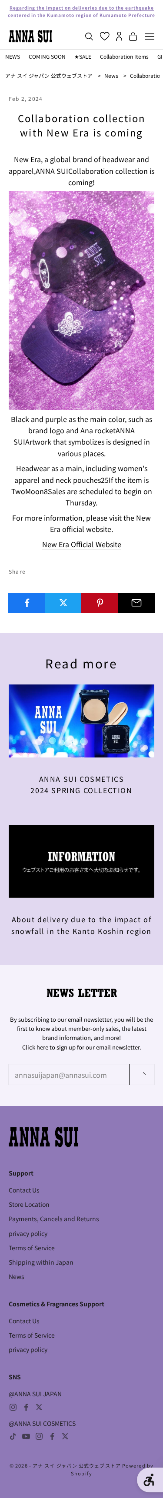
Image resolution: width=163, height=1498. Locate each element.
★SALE (82, 56)
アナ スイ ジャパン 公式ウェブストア (49, 75)
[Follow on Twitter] (39, 1407)
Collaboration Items (124, 56)
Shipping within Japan (41, 1262)
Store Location (29, 1204)
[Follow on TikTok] (13, 1436)
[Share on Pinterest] (100, 602)
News (111, 75)
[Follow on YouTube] (26, 1436)
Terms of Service (32, 1247)
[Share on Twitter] (63, 602)
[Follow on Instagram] (13, 1407)
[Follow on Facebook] (26, 1407)
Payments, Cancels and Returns (54, 1218)
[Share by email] (136, 602)
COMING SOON (47, 56)
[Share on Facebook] (27, 602)
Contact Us (24, 1190)
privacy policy (28, 1233)
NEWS (12, 56)
